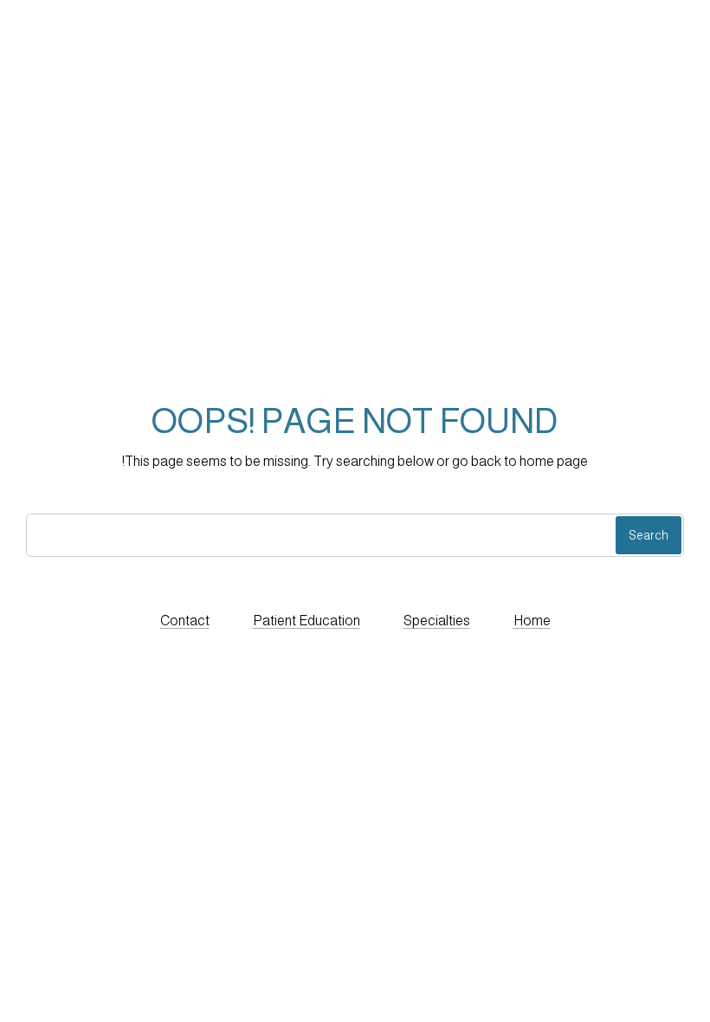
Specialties (436, 620)
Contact (185, 620)
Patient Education (306, 620)
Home (532, 620)
